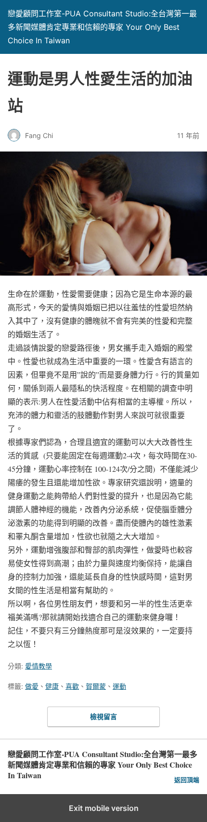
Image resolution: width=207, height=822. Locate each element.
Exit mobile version (104, 808)
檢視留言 (103, 716)
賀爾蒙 (96, 686)
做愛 (32, 686)
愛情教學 (38, 666)
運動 (119, 686)
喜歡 (72, 686)
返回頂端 (186, 780)
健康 (52, 686)
